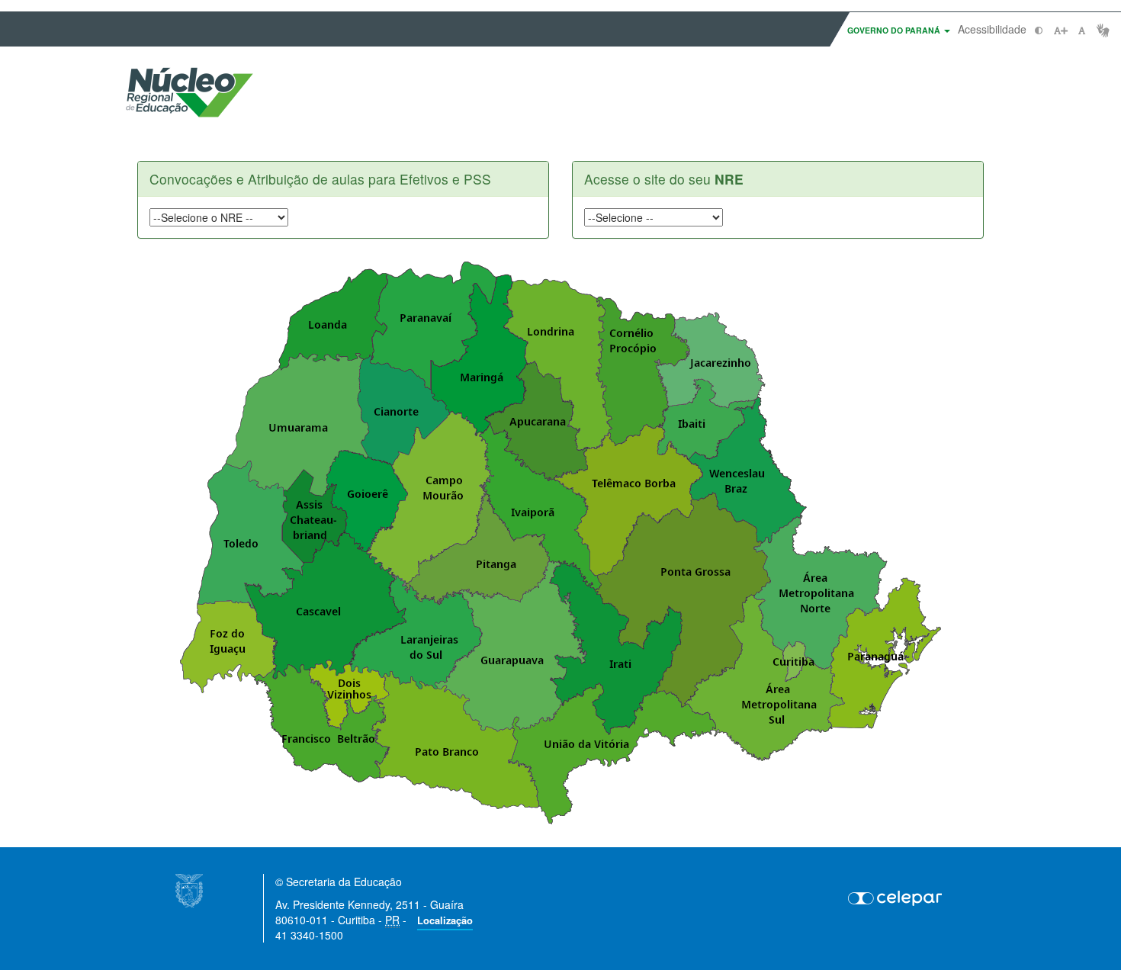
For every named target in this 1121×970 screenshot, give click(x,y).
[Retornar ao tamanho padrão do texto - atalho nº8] (1081, 30)
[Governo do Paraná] (189, 889)
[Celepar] (895, 897)
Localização (445, 920)
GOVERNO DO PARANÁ (895, 30)
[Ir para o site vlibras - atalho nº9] (1103, 30)
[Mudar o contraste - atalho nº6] (1039, 30)
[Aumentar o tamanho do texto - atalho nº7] (1060, 30)
